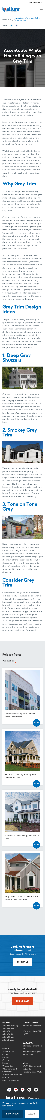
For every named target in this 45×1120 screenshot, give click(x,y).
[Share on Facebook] (16, 25)
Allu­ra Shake (8, 1037)
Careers (22, 558)
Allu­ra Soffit (7, 1034)
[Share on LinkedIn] (11, 25)
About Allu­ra (8, 1051)
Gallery (5, 1060)
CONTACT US (22, 962)
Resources (6, 1063)
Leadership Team (22, 561)
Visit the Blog (8, 661)
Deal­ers (5, 1057)
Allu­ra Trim (7, 1031)
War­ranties (7, 1066)
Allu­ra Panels (8, 1028)
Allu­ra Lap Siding (10, 1025)
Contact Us (36, 2)
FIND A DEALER (22, 1001)
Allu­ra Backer (8, 1040)
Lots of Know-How (10, 1080)
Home (4, 19)
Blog (31, 2)
